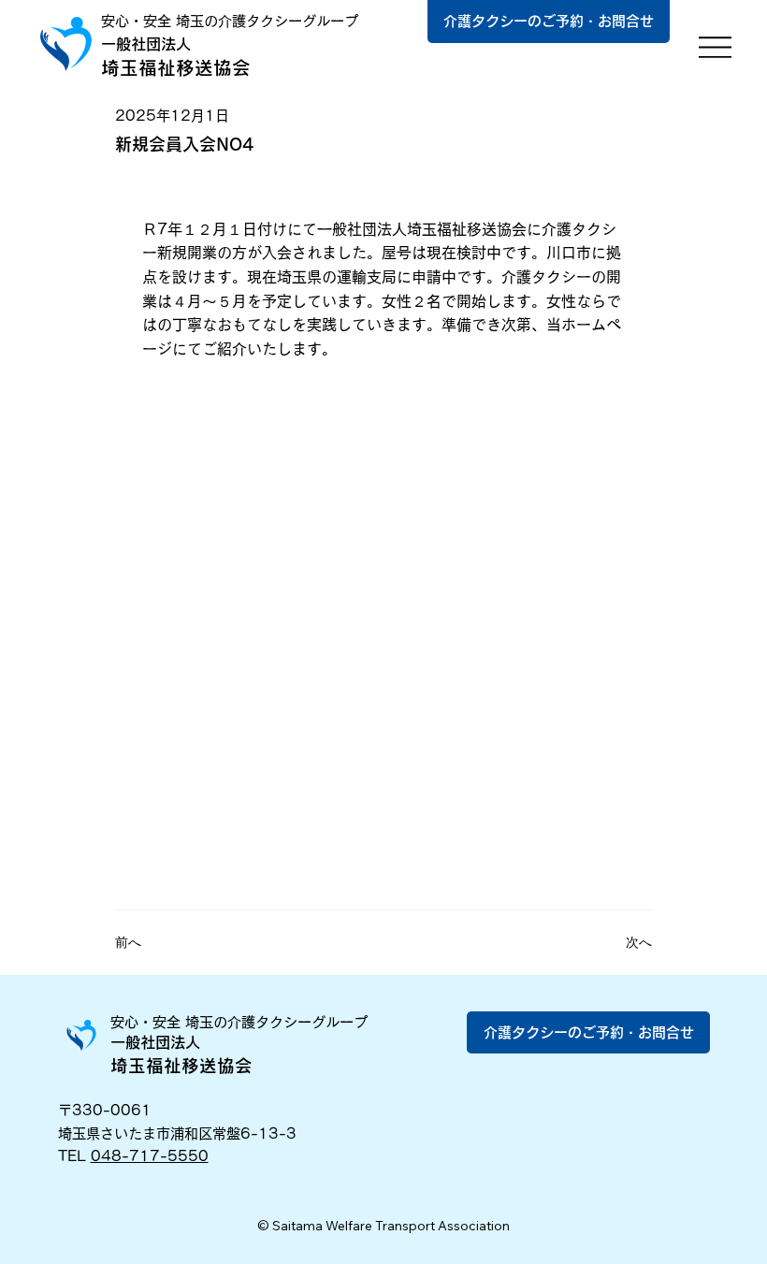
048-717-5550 (150, 1156)
